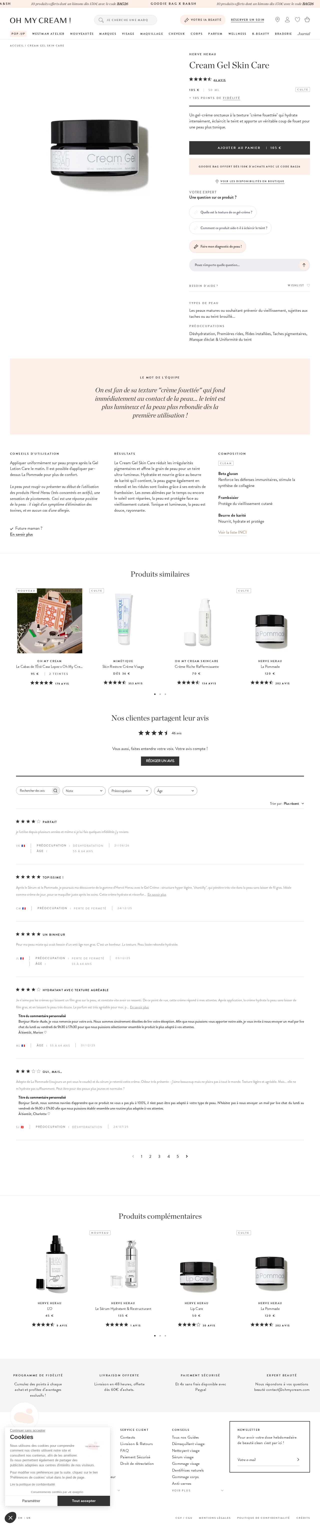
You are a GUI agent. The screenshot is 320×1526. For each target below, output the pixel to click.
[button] (10, 1518)
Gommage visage (186, 1463)
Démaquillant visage (188, 1444)
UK (28, 1518)
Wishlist (296, 285)
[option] (249, 166)
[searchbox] (33, 790)
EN (20, 1518)
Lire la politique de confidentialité (32, 1484)
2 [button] (160, 694)
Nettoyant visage (186, 1450)
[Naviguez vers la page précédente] (133, 1156)
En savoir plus (157, 894)
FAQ (124, 1450)
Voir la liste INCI (232, 532)
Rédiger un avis (160, 761)
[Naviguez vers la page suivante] (187, 1156)
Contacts (127, 1437)
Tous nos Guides (185, 1437)
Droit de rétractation (137, 1463)
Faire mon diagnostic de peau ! (221, 246)
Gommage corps (185, 1477)
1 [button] (155, 694)
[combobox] (84, 790)
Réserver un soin (248, 20)
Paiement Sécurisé (135, 1457)
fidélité (231, 98)
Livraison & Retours (136, 1444)
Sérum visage (183, 1457)
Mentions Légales (215, 1518)
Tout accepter (84, 1501)
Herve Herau (202, 54)
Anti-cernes (182, 1483)
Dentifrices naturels (188, 1470)
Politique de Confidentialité (263, 1518)
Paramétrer (31, 1501)
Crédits (303, 1518)
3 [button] (165, 694)
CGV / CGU (184, 1518)
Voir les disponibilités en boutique (252, 181)
